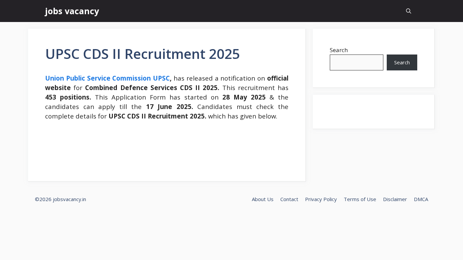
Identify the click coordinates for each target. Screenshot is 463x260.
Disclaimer (395, 199)
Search (339, 50)
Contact (289, 199)
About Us (263, 199)
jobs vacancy (72, 11)
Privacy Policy (321, 199)
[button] (408, 11)
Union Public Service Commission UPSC (107, 78)
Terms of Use (360, 199)
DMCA (421, 199)
